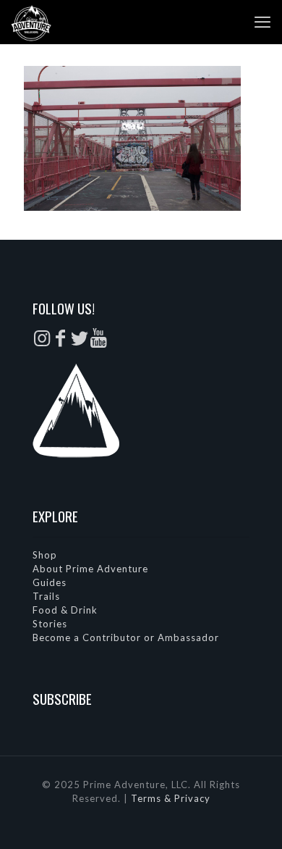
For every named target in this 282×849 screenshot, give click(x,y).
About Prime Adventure (90, 568)
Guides (50, 582)
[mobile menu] (262, 21)
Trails (46, 596)
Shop (45, 555)
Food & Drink (65, 610)
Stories (50, 624)
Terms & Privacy (170, 798)
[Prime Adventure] (31, 22)
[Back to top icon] (252, 819)
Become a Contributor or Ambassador (126, 637)
